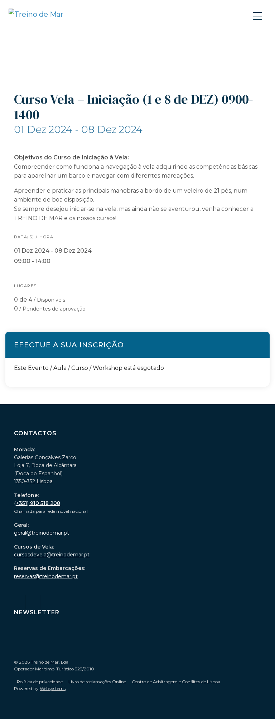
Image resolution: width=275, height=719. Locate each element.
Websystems (53, 688)
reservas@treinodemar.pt (46, 576)
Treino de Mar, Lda (49, 662)
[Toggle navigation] (258, 15)
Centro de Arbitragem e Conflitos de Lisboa (176, 681)
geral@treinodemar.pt (41, 533)
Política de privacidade (40, 681)
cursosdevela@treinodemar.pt (52, 554)
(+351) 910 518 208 (37, 503)
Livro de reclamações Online (97, 681)
